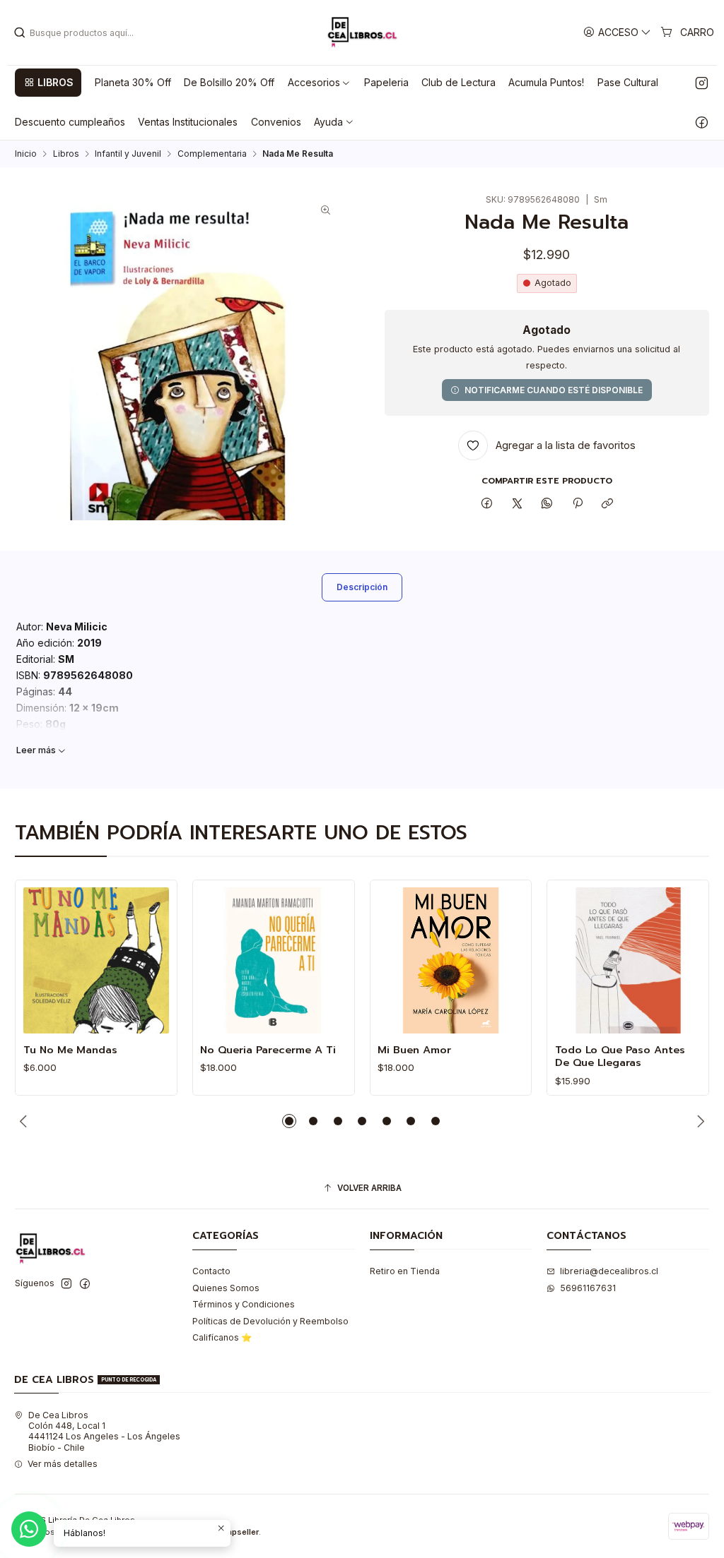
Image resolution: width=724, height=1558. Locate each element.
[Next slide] (698, 1121)
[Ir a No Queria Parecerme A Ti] (273, 960)
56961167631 (588, 1288)
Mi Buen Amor (414, 1050)
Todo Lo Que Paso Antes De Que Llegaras (620, 1056)
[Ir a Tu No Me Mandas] (96, 960)
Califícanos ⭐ (222, 1337)
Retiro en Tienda (405, 1271)
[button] (48, 82)
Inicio (26, 154)
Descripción (362, 587)
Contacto (211, 1271)
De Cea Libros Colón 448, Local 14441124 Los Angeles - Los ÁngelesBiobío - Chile (104, 1431)
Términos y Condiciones (243, 1304)
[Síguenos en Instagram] (701, 82)
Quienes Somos (225, 1288)
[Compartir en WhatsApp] (547, 504)
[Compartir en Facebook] (487, 504)
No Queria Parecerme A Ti (268, 1050)
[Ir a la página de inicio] (362, 32)
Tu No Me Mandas (70, 1050)
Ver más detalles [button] (63, 1463)
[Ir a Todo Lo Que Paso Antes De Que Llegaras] (628, 960)
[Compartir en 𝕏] (516, 504)
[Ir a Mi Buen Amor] (451, 960)
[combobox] (85, 32)
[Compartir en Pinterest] (577, 504)
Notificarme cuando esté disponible (554, 390)
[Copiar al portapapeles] (607, 504)
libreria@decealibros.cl (609, 1271)
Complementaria (212, 154)
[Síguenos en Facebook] (701, 122)
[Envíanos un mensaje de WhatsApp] (29, 1529)
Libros (66, 154)
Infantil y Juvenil (128, 154)
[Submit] (20, 32)
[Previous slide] (25, 1121)
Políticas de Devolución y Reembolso (270, 1321)
